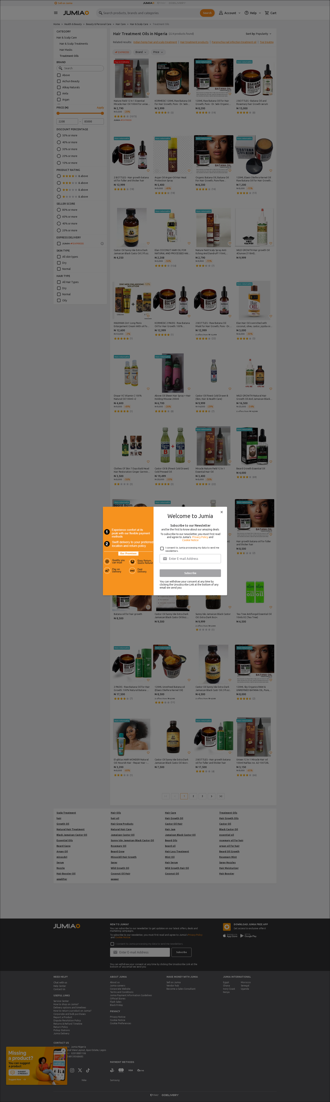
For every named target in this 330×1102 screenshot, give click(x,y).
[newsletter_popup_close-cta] (222, 512)
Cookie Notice (190, 540)
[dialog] (165, 551)
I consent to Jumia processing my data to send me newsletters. (192, 549)
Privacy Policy (200, 537)
